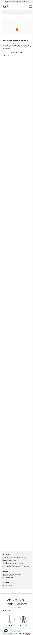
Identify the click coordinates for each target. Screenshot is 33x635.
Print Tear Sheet (17, 52)
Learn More (26, 1)
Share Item (6, 55)
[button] (29, 634)
